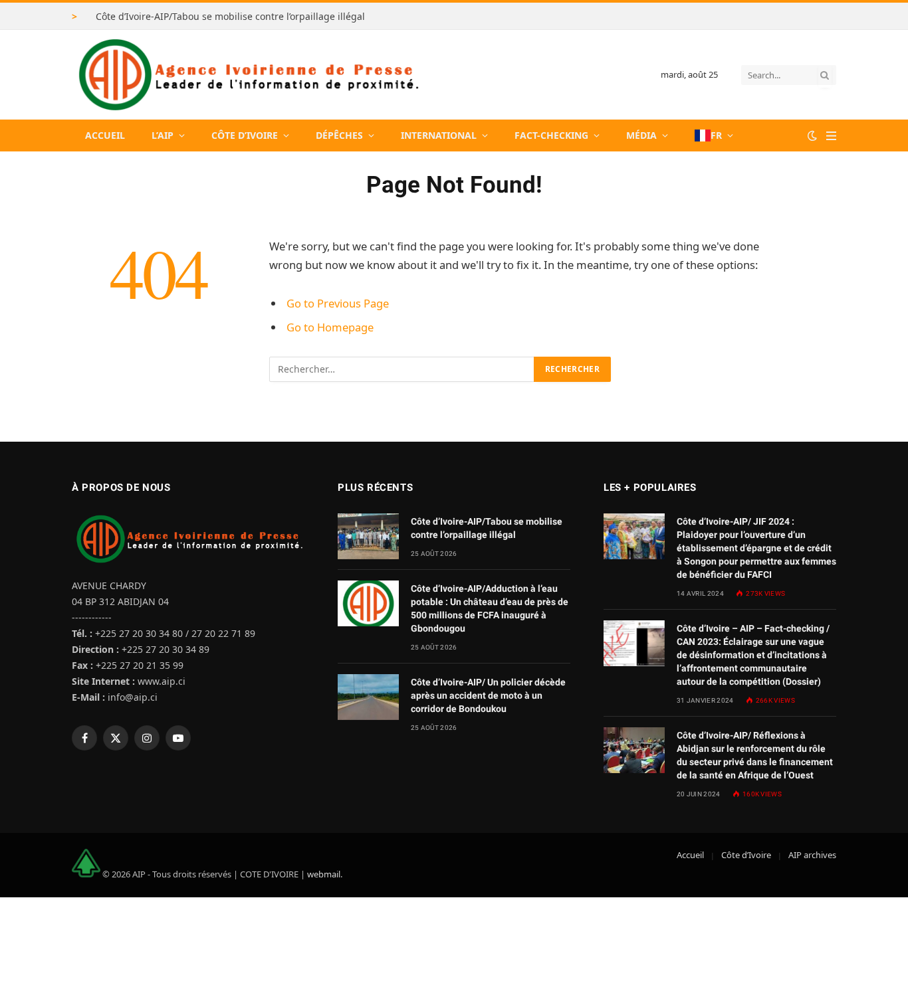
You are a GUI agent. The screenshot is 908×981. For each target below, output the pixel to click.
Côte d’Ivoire (244, 135)
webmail (323, 874)
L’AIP (162, 135)
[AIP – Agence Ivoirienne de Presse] (246, 75)
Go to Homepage (330, 327)
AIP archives (812, 855)
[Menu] (831, 136)
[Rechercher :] (402, 369)
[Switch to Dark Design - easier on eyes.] (812, 135)
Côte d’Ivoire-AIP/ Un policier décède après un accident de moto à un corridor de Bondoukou (488, 695)
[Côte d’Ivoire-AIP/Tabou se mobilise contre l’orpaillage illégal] (368, 536)
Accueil (105, 135)
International (439, 135)
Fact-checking (551, 135)
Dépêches (339, 135)
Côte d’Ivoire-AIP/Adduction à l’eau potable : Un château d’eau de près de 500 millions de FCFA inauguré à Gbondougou (489, 608)
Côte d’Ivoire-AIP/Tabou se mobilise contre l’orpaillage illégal (230, 17)
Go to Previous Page (337, 303)
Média (641, 135)
